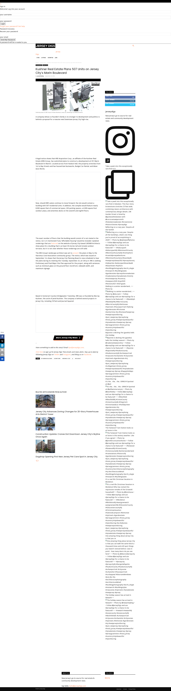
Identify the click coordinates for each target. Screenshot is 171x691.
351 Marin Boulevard (46, 358)
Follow (132, 101)
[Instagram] (107, 678)
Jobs (56, 57)
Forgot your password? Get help (12, 26)
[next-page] (38, 461)
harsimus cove (66, 358)
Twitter (56, 354)
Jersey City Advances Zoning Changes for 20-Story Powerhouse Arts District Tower (67, 413)
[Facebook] (105, 678)
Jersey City (43, 62)
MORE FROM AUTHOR (58, 392)
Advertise (50, 57)
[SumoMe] (2, 359)
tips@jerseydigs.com (76, 347)
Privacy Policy (132, 689)
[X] (2, 341)
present (76, 253)
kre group (78, 358)
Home (37, 62)
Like (133, 97)
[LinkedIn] (2, 345)
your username (6, 14)
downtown (57, 358)
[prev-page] (36, 461)
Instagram (67, 354)
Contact (125, 689)
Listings (43, 57)
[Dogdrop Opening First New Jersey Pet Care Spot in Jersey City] (68, 446)
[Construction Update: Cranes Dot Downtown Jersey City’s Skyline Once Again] (68, 423)
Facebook (87, 354)
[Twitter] (109, 678)
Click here (39, 352)
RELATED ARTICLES (43, 392)
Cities (38, 57)
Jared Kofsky (40, 76)
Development (39, 65)
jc (72, 358)
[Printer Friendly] (2, 354)
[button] (133, 46)
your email (4, 37)
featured (54, 243)
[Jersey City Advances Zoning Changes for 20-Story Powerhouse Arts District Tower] (68, 401)
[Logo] (45, 47)
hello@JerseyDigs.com (77, 686)
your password (5, 21)
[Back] (1, 4)
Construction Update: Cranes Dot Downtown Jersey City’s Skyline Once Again (68, 435)
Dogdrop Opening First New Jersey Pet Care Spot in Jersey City (67, 456)
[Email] (2, 350)
